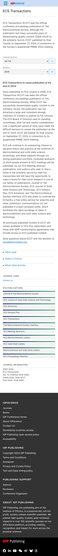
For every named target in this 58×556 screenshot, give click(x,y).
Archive (6, 67)
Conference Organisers (15, 493)
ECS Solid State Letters (14, 344)
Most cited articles (15, 265)
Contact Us (9, 425)
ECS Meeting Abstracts (14, 331)
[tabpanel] (29, 251)
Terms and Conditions (14, 457)
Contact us (8, 280)
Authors (7, 484)
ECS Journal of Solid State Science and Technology (27, 300)
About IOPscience (12, 421)
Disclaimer (8, 461)
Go (52, 61)
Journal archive (10, 57)
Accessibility (9, 438)
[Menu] (5, 3)
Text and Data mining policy (18, 470)
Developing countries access (18, 430)
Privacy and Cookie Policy (17, 466)
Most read (10, 252)
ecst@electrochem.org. (15, 242)
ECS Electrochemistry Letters (16, 337)
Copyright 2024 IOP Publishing (19, 453)
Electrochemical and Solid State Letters (21, 350)
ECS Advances (10, 306)
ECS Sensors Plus (11, 312)
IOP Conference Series (15, 416)
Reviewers (8, 489)
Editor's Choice (13, 258)
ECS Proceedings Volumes (15, 356)
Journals (7, 408)
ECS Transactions (17, 11)
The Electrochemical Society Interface (20, 325)
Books (6, 412)
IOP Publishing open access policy (21, 434)
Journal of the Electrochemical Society (21, 293)
